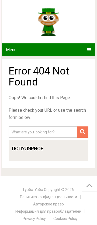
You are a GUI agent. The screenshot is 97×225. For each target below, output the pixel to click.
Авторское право (48, 204)
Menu (11, 49)
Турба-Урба (32, 190)
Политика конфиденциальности (48, 197)
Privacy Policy (34, 218)
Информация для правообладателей (48, 211)
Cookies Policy (65, 218)
